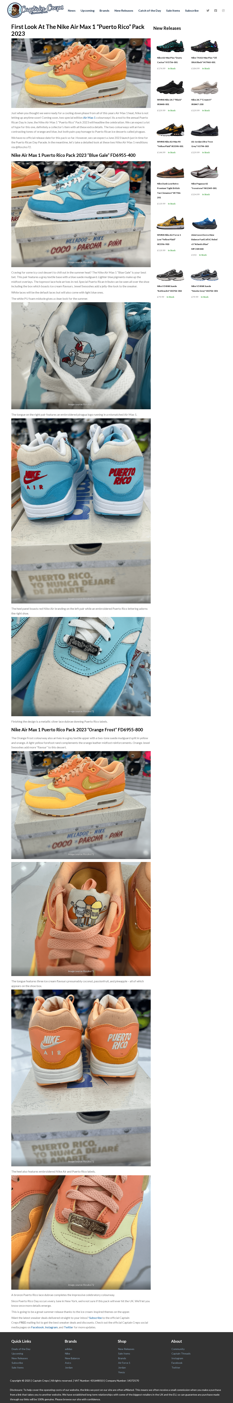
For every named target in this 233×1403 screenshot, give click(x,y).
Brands (104, 10)
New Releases (123, 10)
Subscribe (192, 10)
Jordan (69, 1367)
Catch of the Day (149, 10)
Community (178, 1348)
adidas (68, 1348)
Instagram (51, 1327)
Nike (67, 1353)
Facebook (37, 1327)
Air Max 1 (89, 117)
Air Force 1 (124, 1362)
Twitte (68, 1327)
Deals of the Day (21, 1348)
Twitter (175, 1367)
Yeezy (121, 1372)
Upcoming (87, 10)
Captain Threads (181, 1353)
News (72, 10)
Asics (68, 1362)
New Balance (72, 1358)
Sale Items (173, 10)
